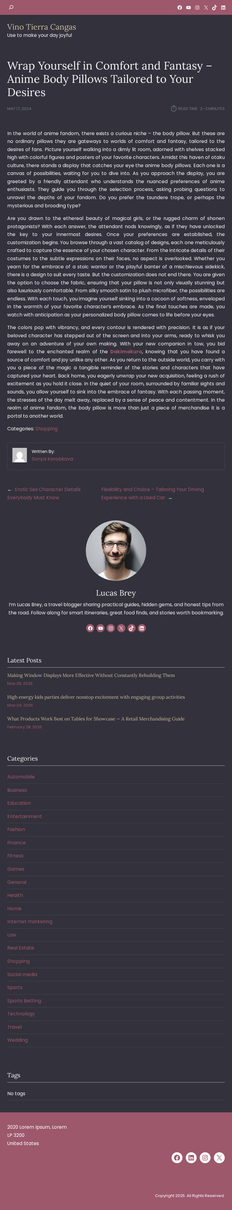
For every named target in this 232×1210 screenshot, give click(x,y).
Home (14, 908)
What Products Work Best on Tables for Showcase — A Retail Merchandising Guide (96, 719)
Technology (21, 1014)
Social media (22, 974)
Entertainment (24, 816)
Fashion (16, 829)
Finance (16, 843)
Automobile (21, 777)
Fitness (15, 855)
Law (11, 935)
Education (19, 803)
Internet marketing (29, 921)
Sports (15, 987)
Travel (14, 1027)
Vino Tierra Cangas (41, 27)
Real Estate (20, 948)
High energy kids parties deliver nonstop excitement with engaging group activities (96, 697)
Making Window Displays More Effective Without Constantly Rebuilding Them (91, 675)
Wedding (17, 1040)
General (16, 882)
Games (15, 869)
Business (17, 790)
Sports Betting (24, 1001)
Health (15, 895)
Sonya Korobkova (52, 459)
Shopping (46, 428)
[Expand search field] (11, 7)
